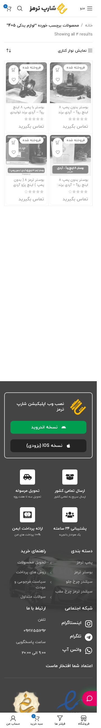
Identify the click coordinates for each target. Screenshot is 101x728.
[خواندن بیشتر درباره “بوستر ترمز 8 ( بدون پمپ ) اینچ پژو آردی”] (14, 143)
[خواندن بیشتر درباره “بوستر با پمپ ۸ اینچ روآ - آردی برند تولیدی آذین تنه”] (14, 70)
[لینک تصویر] (70, 707)
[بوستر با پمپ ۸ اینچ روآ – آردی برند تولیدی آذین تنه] (26, 82)
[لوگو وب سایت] (48, 8)
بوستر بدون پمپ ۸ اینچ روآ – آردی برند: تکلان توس (73, 184)
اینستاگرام (71, 623)
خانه (89, 25)
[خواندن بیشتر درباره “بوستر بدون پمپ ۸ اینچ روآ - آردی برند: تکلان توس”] (58, 143)
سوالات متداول (33, 596)
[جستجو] (20, 8)
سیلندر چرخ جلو (79, 581)
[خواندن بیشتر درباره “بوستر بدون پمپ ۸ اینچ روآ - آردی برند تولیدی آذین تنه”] (58, 70)
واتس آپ (71, 650)
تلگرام (75, 636)
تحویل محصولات (31, 562)
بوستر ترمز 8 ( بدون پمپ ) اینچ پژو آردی (28, 182)
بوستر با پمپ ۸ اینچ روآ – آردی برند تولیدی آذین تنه (27, 112)
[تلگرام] (89, 637)
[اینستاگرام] (89, 624)
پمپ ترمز (85, 562)
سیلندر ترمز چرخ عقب (74, 591)
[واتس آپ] (89, 651)
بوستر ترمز (83, 572)
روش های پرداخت (31, 572)
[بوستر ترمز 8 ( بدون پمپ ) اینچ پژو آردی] (26, 155)
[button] (48, 427)
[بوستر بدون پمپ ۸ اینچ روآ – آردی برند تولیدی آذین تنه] (70, 82)
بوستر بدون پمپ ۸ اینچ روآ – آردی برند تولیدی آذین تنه (73, 112)
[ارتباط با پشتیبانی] (89, 698)
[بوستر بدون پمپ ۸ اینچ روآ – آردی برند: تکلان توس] (70, 155)
